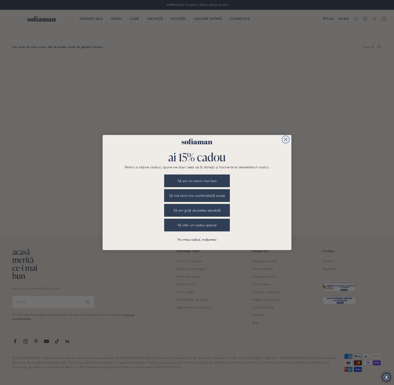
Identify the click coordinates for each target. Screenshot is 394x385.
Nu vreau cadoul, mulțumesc (197, 239)
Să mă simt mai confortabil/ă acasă (197, 195)
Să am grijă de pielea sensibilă (197, 210)
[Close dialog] (285, 139)
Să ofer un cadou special (197, 225)
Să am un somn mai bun (197, 181)
